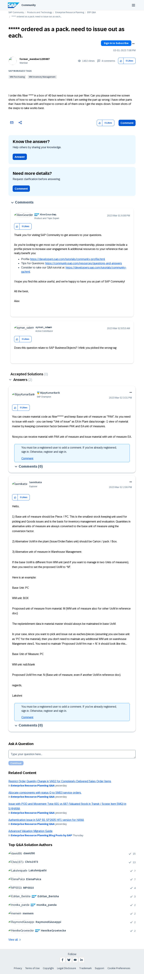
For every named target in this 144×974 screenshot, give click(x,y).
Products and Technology (39, 12)
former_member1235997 (35, 59)
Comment (127, 122)
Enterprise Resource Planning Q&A (33, 785)
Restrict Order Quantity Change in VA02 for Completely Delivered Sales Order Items (59, 781)
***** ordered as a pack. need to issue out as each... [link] (36, 17)
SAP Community (16, 12)
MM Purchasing (17, 77)
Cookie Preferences (118, 968)
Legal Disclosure (66, 968)
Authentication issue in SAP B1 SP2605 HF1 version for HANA (46, 819)
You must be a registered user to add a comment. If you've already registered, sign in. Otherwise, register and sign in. (69, 449)
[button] (121, 61)
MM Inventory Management (42, 77)
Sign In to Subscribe (116, 43)
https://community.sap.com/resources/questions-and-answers (83, 263)
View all (13, 939)
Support (99, 968)
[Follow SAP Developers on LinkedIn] (81, 959)
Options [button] (133, 43)
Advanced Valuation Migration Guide (30, 831)
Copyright (48, 968)
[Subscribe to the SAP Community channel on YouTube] (75, 959)
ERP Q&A (91, 12)
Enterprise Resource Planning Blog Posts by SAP (41, 835)
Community (28, 5)
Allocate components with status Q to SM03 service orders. (44, 792)
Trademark (85, 968)
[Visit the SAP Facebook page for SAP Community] (62, 959)
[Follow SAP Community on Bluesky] (68, 959)
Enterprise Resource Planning (69, 12)
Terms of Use (32, 968)
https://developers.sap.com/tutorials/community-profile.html (67, 259)
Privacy (18, 968)
